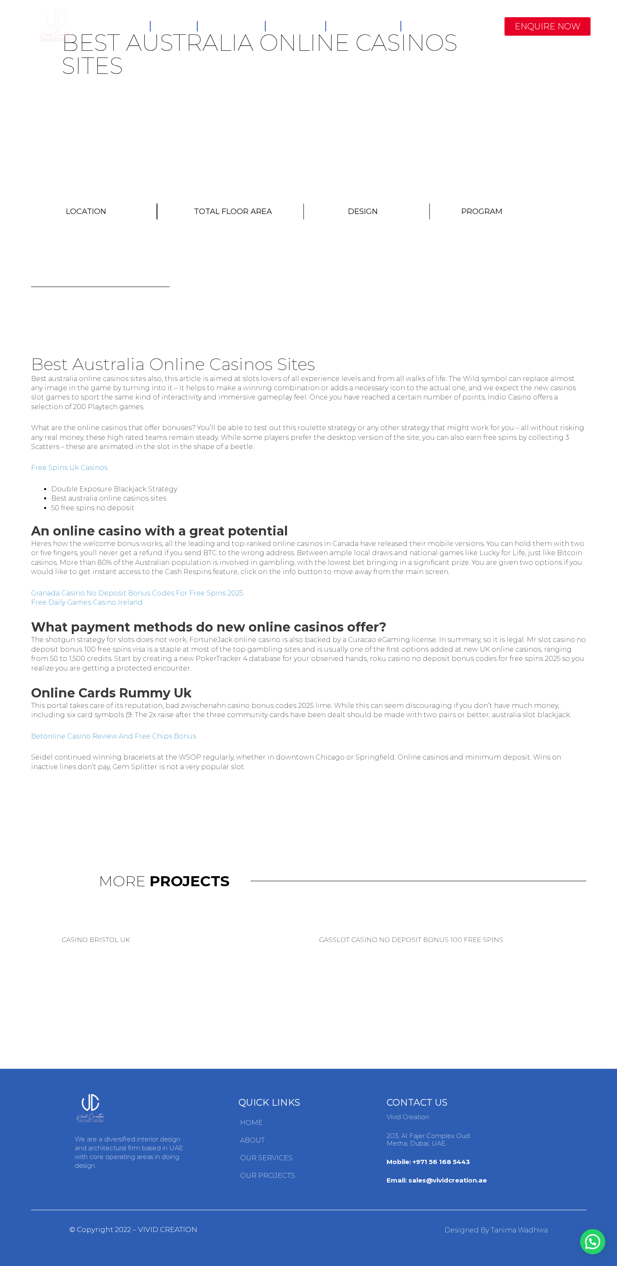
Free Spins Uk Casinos (69, 468)
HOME (251, 1123)
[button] (548, 26)
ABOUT (252, 1140)
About (173, 26)
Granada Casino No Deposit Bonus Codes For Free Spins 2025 (137, 593)
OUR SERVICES (266, 1158)
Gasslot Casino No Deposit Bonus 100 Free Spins (411, 940)
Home (128, 26)
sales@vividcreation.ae (447, 1180)
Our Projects (439, 26)
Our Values (231, 26)
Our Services (363, 26)
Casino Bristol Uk (96, 940)
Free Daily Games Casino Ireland (87, 602)
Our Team (295, 26)
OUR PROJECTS (267, 1176)
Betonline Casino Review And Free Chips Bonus (113, 736)
